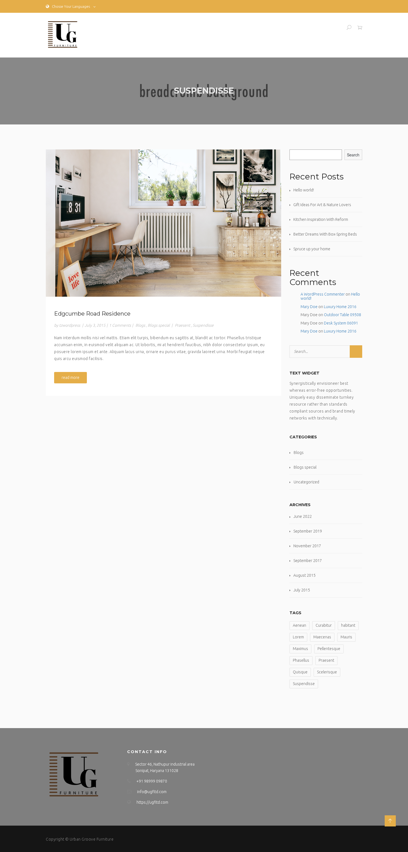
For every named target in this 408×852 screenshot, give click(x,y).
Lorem (298, 637)
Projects (312, 27)
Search (353, 155)
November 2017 (307, 546)
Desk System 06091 (341, 323)
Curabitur (324, 625)
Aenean (299, 625)
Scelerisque (327, 672)
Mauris (346, 637)
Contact (334, 27)
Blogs (140, 325)
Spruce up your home (311, 249)
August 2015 (304, 575)
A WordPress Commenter (323, 294)
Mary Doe (309, 306)
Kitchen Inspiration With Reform (320, 219)
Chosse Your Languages (71, 6)
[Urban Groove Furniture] (62, 35)
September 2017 (307, 560)
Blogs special (159, 325)
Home (292, 27)
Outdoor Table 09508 (342, 315)
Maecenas (322, 637)
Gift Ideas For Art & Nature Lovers (322, 205)
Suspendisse (203, 325)
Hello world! (303, 190)
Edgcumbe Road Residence (92, 313)
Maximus (300, 648)
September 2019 (307, 531)
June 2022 (302, 516)
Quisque (300, 672)
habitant (348, 625)
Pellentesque (329, 648)
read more (70, 377)
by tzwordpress (67, 325)
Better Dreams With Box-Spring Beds (325, 234)
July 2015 (301, 590)
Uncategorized (306, 482)
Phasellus (301, 660)
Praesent (182, 325)
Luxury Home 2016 (340, 306)
